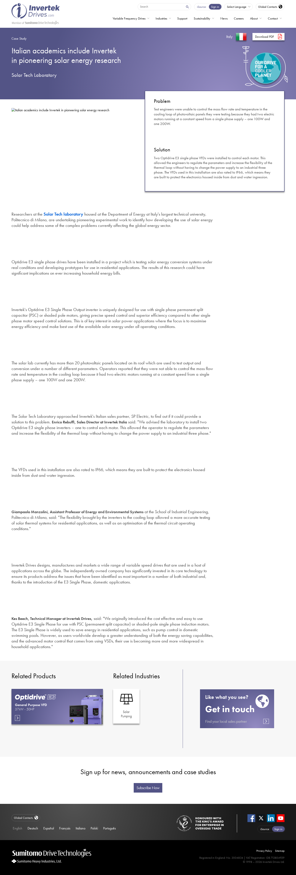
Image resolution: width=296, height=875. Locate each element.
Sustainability (202, 18)
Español (48, 828)
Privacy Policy (264, 851)
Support (182, 18)
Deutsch (33, 828)
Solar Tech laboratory (63, 214)
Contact (273, 18)
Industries (161, 18)
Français (64, 828)
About (254, 18)
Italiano (80, 828)
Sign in (215, 7)
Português (109, 828)
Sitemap (280, 851)
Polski (94, 828)
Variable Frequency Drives (129, 18)
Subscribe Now (148, 787)
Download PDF (264, 36)
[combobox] (160, 6)
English (17, 828)
